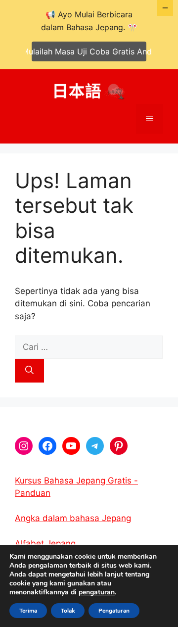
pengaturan (97, 592)
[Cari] (29, 371)
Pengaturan (114, 611)
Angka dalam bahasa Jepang (73, 518)
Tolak (68, 611)
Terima (28, 611)
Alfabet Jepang (45, 543)
